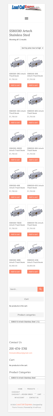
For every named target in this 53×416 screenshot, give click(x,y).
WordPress (37, 407)
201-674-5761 (18, 348)
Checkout (16, 392)
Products (31, 389)
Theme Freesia (17, 407)
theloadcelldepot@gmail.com (20, 353)
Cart (39, 394)
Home (20, 389)
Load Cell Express (24, 404)
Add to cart (15, 85)
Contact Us (33, 398)
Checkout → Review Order (22, 394)
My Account (19, 398)
